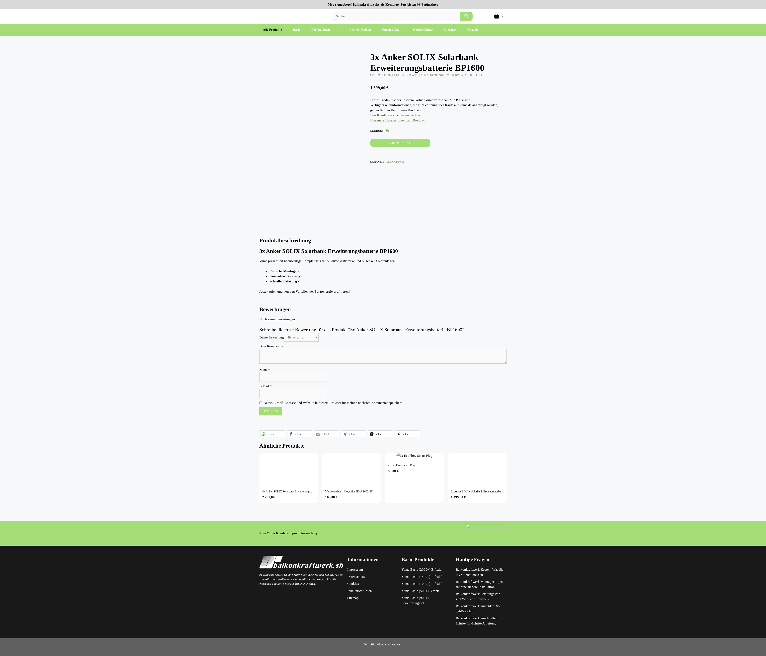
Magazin (473, 29)
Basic (296, 29)
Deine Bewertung (271, 337)
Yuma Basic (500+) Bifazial (421, 591)
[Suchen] (466, 16)
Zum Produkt (400, 142)
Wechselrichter (423, 29)
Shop (382, 75)
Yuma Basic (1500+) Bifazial (422, 577)
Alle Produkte (272, 29)
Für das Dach (320, 29)
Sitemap (353, 598)
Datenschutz (356, 577)
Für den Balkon (360, 29)
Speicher (450, 29)
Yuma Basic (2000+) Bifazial (422, 569)
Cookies (353, 584)
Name (264, 370)
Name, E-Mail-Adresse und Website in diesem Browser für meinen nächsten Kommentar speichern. (333, 403)
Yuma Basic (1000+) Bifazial (422, 584)
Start (373, 75)
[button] (272, 433)
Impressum (355, 569)
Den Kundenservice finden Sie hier (395, 115)
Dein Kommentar (271, 346)
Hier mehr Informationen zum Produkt (397, 120)
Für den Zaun (391, 29)
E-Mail (265, 386)
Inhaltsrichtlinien (359, 591)
